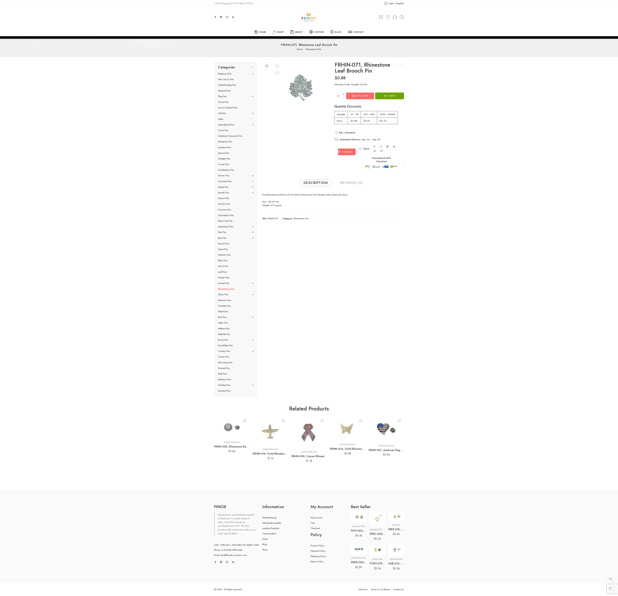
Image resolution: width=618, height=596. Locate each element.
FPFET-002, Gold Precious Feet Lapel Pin (377, 534)
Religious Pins (224, 73)
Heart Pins (223, 249)
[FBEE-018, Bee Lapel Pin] (396, 516)
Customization (269, 533)
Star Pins (222, 232)
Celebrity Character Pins (230, 136)
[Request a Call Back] (610, 578)
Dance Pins (223, 198)
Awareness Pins (225, 226)
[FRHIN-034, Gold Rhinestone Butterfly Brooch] (347, 428)
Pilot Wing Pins (225, 362)
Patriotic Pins (224, 254)
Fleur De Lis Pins (226, 79)
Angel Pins (223, 187)
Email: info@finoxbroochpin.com (230, 555)
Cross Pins (223, 130)
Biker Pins (222, 260)
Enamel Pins (224, 368)
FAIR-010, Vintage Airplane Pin (396, 563)
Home (300, 49)
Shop (265, 549)
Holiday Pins (224, 385)
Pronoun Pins (224, 209)
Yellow (359, 549)
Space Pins (223, 153)
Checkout (315, 528)
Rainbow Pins (224, 379)
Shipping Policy (318, 556)
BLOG (338, 32)
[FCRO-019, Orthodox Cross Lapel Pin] (377, 550)
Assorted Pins (225, 181)
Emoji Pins (223, 339)
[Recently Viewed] (610, 588)
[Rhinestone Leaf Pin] (266, 66)
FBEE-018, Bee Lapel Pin (396, 529)
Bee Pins (222, 238)
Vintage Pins (224, 158)
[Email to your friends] (381, 150)
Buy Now (389, 95)
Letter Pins (223, 322)
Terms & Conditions (380, 589)
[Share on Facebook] (381, 146)
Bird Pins (222, 317)
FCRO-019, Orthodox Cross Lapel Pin (377, 563)
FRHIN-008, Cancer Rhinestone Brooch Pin (309, 456)
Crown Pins (223, 164)
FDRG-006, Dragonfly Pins (358, 562)
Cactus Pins (223, 356)
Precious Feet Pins (378, 529)
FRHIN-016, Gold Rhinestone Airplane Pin (270, 454)
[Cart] (381, 17)
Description (316, 182)
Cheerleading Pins (227, 85)
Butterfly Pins (224, 334)
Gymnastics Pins (226, 215)
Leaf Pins (222, 272)
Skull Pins (222, 373)
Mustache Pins (225, 141)
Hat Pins (222, 113)
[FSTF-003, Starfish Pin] (358, 517)
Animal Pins (223, 283)
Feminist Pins (224, 390)
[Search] (401, 17)
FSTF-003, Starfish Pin (358, 531)
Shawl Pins (223, 311)
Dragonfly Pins (358, 558)
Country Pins (224, 351)
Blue (359, 539)
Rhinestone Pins (313, 49)
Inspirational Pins (226, 124)
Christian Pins (224, 305)
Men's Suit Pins (225, 221)
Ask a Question (346, 132)
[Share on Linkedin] (394, 146)
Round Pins (223, 243)
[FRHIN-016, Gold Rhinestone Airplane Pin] (270, 431)
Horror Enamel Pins (227, 107)
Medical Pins (224, 90)
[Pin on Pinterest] (387, 146)
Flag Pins (222, 96)
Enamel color (356, 535)
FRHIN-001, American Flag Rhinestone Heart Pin (386, 450)
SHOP (280, 32)
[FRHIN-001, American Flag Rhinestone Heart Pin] (386, 429)
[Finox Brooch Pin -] (309, 17)
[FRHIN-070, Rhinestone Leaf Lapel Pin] (395, 65)
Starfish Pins (358, 526)
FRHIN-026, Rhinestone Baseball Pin (231, 446)
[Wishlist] (277, 66)
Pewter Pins (223, 277)
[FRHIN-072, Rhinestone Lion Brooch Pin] (401, 65)
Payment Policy (318, 551)
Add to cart (360, 95)
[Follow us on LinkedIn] (233, 17)
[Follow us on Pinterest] (221, 17)
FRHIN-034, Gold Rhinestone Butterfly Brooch (347, 449)
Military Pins (223, 328)
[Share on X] (374, 146)
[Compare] (277, 72)
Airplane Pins (224, 147)
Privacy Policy (317, 545)
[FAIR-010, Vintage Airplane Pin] (396, 550)
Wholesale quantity (271, 523)
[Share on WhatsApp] (374, 150)
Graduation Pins (226, 170)
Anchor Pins (224, 203)
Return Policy (317, 561)
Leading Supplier (270, 528)
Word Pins (223, 266)
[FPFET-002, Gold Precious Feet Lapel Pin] (377, 518)
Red (359, 544)
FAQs (265, 539)
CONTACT (358, 32)
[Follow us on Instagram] (227, 17)
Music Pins (223, 294)
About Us (363, 589)
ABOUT (299, 32)
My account (316, 517)
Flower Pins (223, 175)
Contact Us (398, 589)
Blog (264, 544)
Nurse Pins (223, 102)
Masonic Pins (224, 300)
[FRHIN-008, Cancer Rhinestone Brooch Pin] (309, 432)
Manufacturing (269, 517)
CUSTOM (319, 32)
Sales (220, 119)
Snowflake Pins (225, 345)
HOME (262, 32)
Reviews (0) (351, 182)
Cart (313, 523)
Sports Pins (223, 192)
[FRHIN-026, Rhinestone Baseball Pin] (231, 427)
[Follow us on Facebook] (215, 17)
